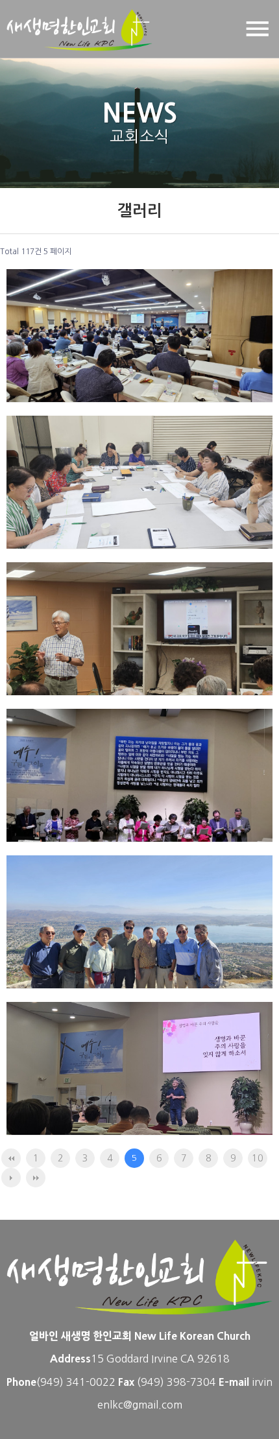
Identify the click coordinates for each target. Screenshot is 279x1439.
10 (257, 1158)
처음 (11, 1158)
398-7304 (193, 1382)
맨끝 (35, 1177)
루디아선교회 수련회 (92, 500)
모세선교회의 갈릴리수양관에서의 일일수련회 (135, 930)
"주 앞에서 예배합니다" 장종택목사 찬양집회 (139, 1077)
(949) (152, 1382)
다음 (11, 1177)
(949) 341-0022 (75, 1382)
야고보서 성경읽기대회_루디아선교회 (139, 784)
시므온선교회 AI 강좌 (95, 646)
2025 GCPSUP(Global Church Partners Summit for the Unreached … (130, 334)
